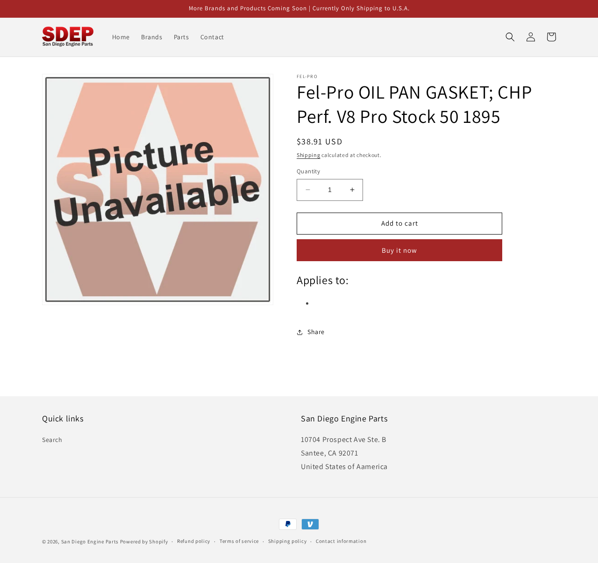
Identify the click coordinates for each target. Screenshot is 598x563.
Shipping (308, 154)
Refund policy (193, 541)
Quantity (308, 171)
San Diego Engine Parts (90, 541)
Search (52, 439)
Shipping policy (287, 541)
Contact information (341, 541)
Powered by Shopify (144, 541)
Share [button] (316, 332)
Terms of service (239, 541)
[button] (510, 37)
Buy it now (399, 250)
